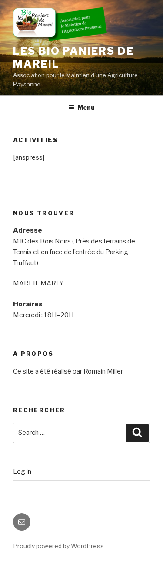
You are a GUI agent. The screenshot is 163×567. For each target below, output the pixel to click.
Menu (86, 107)
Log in (22, 471)
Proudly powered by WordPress (58, 546)
